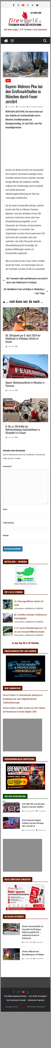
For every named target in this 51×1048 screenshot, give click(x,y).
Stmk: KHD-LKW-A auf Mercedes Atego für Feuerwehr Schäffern (33, 805)
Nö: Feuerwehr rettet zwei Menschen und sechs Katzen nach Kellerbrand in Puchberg (27, 281)
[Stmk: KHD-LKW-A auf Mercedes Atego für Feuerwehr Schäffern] (11, 808)
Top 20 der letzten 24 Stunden (16, 1000)
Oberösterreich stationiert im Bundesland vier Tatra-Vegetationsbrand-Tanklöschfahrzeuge (22, 699)
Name (5, 509)
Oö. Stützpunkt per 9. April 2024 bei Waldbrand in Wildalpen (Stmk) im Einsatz (22, 338)
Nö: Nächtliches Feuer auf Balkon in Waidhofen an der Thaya (24, 291)
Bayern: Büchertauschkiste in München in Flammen (24, 384)
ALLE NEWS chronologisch (38, 996)
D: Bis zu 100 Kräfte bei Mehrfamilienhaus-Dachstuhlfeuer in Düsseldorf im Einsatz (22, 429)
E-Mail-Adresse (8, 523)
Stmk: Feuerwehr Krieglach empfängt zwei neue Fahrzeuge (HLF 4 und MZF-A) (33, 823)
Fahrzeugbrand (33, 107)
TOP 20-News (26, 30)
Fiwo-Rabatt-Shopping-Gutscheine (15, 996)
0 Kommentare (22, 107)
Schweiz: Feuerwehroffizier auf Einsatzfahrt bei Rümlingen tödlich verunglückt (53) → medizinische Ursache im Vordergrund (32, 932)
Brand (8, 80)
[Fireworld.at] (6, 41)
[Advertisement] (22, 735)
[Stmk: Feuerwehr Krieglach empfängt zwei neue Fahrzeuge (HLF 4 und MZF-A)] (11, 826)
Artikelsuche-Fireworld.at (36, 1000)
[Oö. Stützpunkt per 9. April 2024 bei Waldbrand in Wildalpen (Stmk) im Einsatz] (25, 309)
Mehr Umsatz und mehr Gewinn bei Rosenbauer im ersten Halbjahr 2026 (24, 710)
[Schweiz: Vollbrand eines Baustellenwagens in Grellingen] (11, 955)
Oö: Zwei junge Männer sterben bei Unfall (28, 603)
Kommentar (7, 466)
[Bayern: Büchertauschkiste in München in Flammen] (25, 356)
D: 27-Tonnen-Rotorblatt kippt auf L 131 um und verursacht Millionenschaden (30, 630)
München (40, 107)
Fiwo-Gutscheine (40, 30)
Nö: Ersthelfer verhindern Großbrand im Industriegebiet (30, 617)
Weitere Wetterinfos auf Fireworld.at (25, 583)
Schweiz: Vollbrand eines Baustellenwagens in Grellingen (33, 953)
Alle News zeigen (11, 30)
